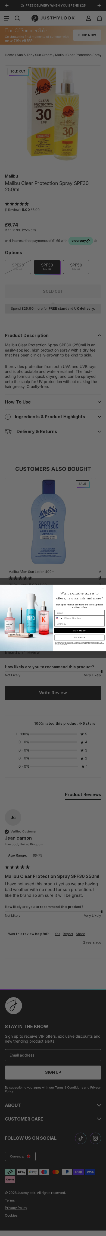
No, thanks (79, 638)
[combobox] (59, 618)
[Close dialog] (103, 587)
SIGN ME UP (79, 630)
